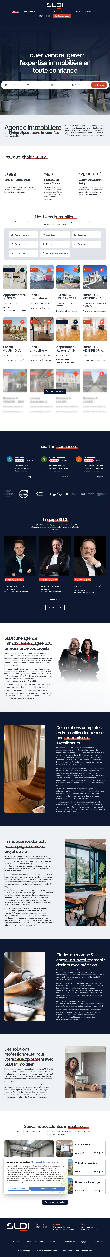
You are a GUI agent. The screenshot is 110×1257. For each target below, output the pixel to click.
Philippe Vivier (49, 579)
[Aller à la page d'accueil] (55, 6)
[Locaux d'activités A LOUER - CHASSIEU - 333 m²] (42, 380)
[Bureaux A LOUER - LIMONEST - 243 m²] (95, 380)
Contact (98, 1241)
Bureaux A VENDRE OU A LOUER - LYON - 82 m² (94, 352)
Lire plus (30, 476)
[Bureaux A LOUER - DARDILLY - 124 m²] (68, 380)
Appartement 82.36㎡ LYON (66, 348)
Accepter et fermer (48, 1188)
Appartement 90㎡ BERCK (15, 296)
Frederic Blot (82, 579)
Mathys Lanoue (14, 579)
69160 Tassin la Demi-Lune (63, 1228)
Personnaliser (19, 1189)
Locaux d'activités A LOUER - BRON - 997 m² (14, 352)
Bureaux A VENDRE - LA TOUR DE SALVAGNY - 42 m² (94, 302)
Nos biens (44, 11)
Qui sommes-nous (28, 11)
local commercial (70, 990)
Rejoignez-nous (91, 11)
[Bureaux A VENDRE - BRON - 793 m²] (15, 380)
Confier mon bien (75, 11)
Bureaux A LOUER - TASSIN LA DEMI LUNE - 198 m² (67, 300)
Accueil (15, 11)
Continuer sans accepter (15, 1183)
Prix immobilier (58, 11)
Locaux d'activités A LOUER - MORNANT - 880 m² (41, 354)
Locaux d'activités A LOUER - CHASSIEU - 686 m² (41, 302)
